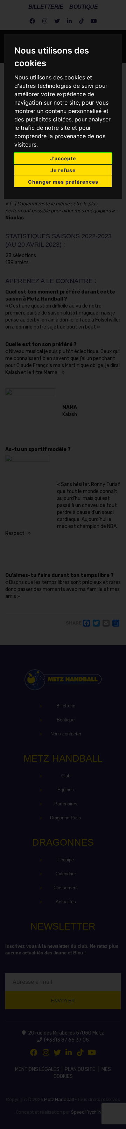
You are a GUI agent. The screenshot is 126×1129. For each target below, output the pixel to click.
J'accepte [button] (63, 158)
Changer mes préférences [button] (63, 182)
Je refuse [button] (63, 170)
